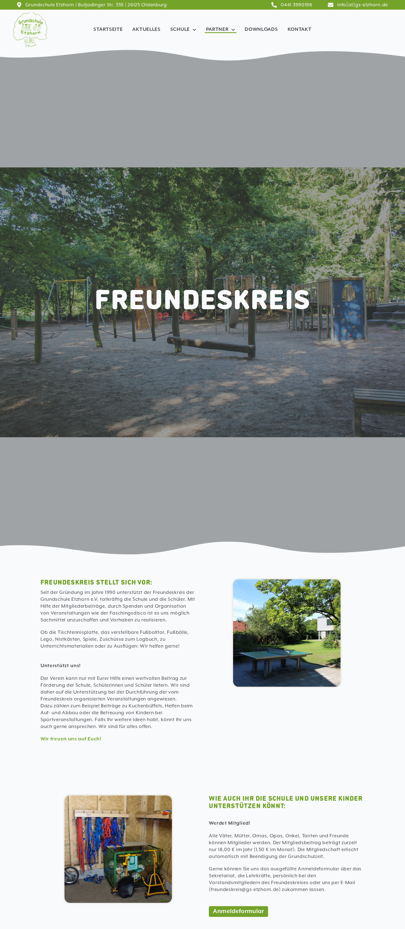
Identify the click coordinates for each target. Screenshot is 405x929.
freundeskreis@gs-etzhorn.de (245, 889)
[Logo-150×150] (30, 15)
